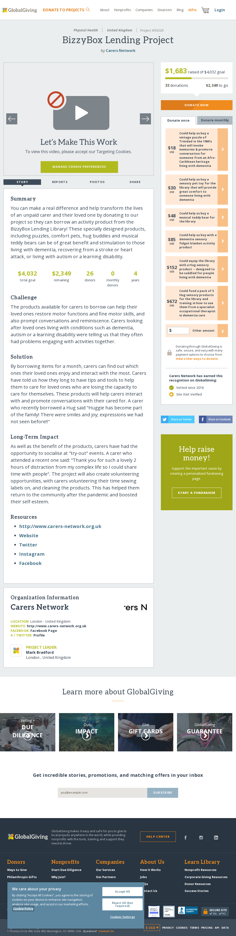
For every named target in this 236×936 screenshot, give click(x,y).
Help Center (158, 836)
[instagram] (201, 837)
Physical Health (86, 30)
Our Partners (106, 877)
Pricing (207, 927)
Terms (194, 927)
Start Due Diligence (66, 870)
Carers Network (121, 50)
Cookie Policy (23, 908)
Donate (63, 9)
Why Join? (58, 877)
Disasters (164, 10)
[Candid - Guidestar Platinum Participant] (170, 911)
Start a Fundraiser (196, 493)
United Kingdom (119, 30)
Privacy (168, 927)
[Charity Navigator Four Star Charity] (155, 911)
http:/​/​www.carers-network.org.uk (60, 526)
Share (135, 182)
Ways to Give (17, 870)
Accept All (122, 891)
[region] (75, 905)
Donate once (178, 120)
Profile (39, 635)
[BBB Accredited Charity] (189, 911)
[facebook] (185, 837)
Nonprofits (122, 10)
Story (22, 182)
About (105, 10)
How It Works (150, 870)
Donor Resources (198, 884)
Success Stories (197, 891)
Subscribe (162, 792)
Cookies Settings (122, 917)
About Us (152, 862)
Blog (180, 10)
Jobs (143, 877)
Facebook (30, 563)
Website (28, 535)
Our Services (105, 870)
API (217, 927)
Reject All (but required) (122, 904)
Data (225, 927)
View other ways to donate (197, 359)
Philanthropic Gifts (22, 877)
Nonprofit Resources (200, 870)
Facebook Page (43, 630)
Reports (60, 182)
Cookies (182, 927)
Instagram (31, 554)
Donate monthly (215, 120)
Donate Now (197, 105)
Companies (144, 10)
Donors (16, 862)
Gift (192, 10)
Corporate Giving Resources (206, 877)
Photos (97, 182)
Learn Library (202, 862)
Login (220, 9)
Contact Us (148, 891)
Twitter (28, 545)
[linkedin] (216, 837)
